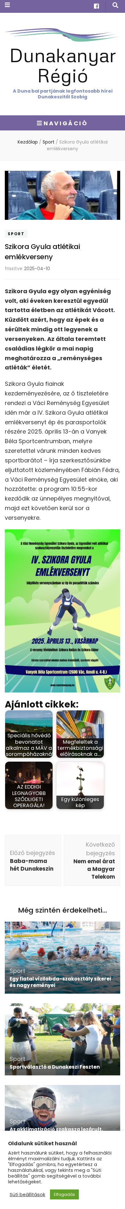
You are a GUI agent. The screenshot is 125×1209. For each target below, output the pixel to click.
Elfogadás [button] (64, 1194)
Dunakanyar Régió (62, 65)
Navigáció (66, 123)
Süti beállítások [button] (27, 1194)
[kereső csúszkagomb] (115, 5)
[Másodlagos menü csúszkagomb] (7, 5)
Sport (16, 233)
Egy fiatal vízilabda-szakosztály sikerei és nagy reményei (60, 982)
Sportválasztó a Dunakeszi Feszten (55, 1067)
